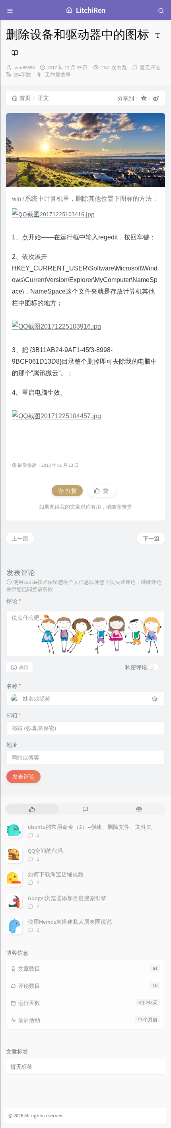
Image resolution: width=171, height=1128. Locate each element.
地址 (11, 744)
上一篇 (20, 538)
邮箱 (13, 715)
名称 (13, 685)
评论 (13, 601)
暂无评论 (150, 67)
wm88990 (25, 67)
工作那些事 (58, 74)
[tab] (32, 809)
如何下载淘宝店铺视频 (56, 874)
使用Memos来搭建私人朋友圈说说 (70, 921)
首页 (25, 98)
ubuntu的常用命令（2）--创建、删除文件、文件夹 (90, 826)
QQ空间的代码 (45, 850)
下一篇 (151, 538)
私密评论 (136, 667)
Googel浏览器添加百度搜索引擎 (67, 898)
